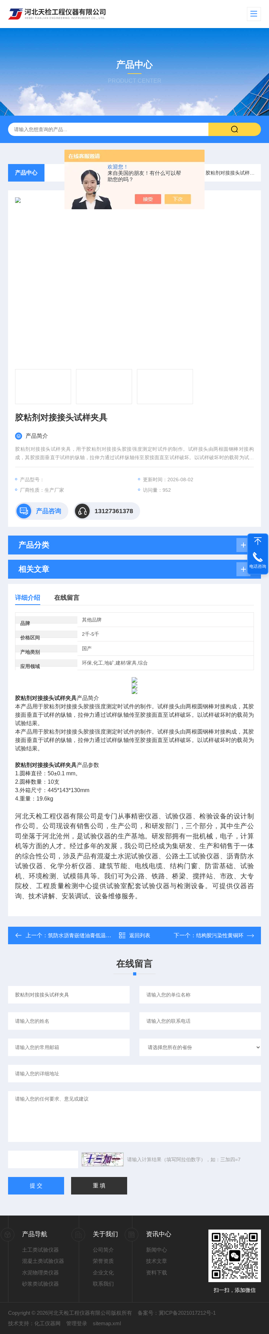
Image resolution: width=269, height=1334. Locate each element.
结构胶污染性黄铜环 (219, 935)
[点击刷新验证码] (103, 1159)
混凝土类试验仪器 (43, 1261)
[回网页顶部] (258, 541)
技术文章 (156, 1261)
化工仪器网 (47, 1323)
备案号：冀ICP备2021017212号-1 (177, 1313)
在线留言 (67, 597)
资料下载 (156, 1272)
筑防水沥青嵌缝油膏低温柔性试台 (87, 935)
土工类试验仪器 (40, 1250)
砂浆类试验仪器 (40, 1284)
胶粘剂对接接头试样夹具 (233, 173)
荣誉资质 (103, 1261)
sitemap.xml (107, 1323)
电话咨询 (257, 566)
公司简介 (103, 1250)
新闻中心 (156, 1250)
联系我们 (103, 1284)
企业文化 (103, 1272)
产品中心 (26, 173)
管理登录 (76, 1323)
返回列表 (139, 935)
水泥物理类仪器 (40, 1272)
